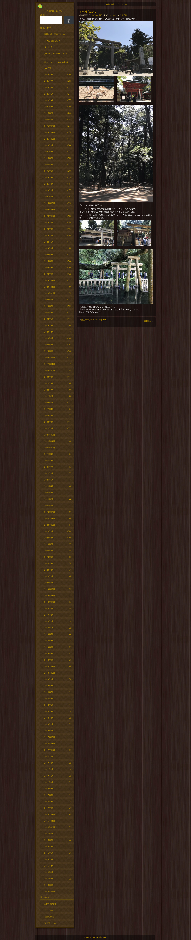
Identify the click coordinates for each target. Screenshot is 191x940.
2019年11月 (49, 595)
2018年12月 (49, 666)
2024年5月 (49, 248)
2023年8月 (49, 306)
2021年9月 (49, 454)
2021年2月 (49, 499)
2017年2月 (49, 801)
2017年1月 (49, 808)
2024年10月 (49, 216)
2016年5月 (49, 859)
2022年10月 (49, 370)
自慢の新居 (110, 4)
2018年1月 (49, 730)
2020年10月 (49, 525)
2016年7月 (49, 846)
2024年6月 (49, 241)
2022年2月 (49, 422)
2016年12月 (49, 814)
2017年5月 (49, 782)
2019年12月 (49, 589)
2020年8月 (49, 537)
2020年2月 (49, 576)
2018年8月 (49, 685)
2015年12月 (49, 891)
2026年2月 (49, 113)
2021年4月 (49, 486)
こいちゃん (112, 15)
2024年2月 (49, 267)
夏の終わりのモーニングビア (56, 54)
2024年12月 (49, 203)
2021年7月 (49, 467)
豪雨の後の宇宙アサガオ (55, 34)
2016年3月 (49, 872)
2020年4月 (49, 563)
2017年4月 (49, 788)
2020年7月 (49, 544)
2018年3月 (49, 717)
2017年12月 (49, 737)
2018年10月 (49, 672)
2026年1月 (49, 119)
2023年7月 (49, 312)
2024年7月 (49, 235)
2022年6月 (49, 396)
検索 (42, 15)
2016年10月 (49, 827)
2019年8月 (49, 614)
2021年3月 (49, 492)
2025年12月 (49, 126)
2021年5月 (49, 479)
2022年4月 (49, 409)
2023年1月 (49, 351)
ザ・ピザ (48, 47)
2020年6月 (49, 550)
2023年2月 (49, 344)
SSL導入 (147, 321)
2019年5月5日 (97, 15)
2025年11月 (49, 132)
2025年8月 (49, 151)
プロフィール (122, 4)
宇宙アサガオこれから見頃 (56, 62)
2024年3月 (49, 261)
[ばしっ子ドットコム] (40, 7)
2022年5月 (49, 402)
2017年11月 (49, 743)
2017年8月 (49, 762)
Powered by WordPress (95, 937)
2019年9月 (49, 608)
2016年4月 (49, 865)
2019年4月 (49, 640)
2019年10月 (49, 602)
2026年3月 (49, 106)
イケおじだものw (52, 40)
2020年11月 (49, 518)
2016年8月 (49, 840)
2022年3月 (49, 415)
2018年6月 (49, 698)
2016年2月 (49, 878)
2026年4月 (49, 100)
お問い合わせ (50, 903)
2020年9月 (49, 531)
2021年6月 (49, 473)
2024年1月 (49, 274)
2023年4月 (49, 331)
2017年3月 (49, 795)
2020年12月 (49, 512)
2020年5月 (49, 557)
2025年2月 (49, 190)
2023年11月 (49, 286)
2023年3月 (49, 338)
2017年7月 (49, 769)
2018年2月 (49, 724)
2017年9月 (49, 756)
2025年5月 (49, 171)
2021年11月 (49, 441)
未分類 (124, 15)
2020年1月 (49, 582)
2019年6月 (49, 627)
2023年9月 (49, 299)
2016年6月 (49, 853)
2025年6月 (49, 164)
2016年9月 (49, 833)
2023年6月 (49, 319)
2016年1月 (49, 885)
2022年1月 (49, 428)
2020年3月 (49, 569)
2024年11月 (49, 209)
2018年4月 (49, 711)
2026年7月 (49, 80)
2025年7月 (49, 158)
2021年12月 (49, 434)
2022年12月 (49, 357)
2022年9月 (49, 377)
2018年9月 (49, 679)
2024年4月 (49, 254)
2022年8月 (49, 383)
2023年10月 (49, 293)
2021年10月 (49, 447)
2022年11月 (49, 364)
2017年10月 (49, 750)
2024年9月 (49, 222)
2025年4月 (49, 177)
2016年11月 (49, 820)
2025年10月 (49, 138)
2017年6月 (49, 775)
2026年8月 (49, 74)
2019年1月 (49, 660)
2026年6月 (49, 87)
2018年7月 (49, 692)
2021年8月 (49, 460)
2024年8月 (49, 229)
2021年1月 (49, 505)
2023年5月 (49, 325)
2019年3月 (49, 647)
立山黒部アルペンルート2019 (94, 319)
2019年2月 (49, 653)
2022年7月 (49, 389)
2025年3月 (49, 183)
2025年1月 (49, 196)
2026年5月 (49, 93)
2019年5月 (49, 634)
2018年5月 (49, 705)
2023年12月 (49, 280)
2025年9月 (49, 145)
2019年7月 (49, 621)
